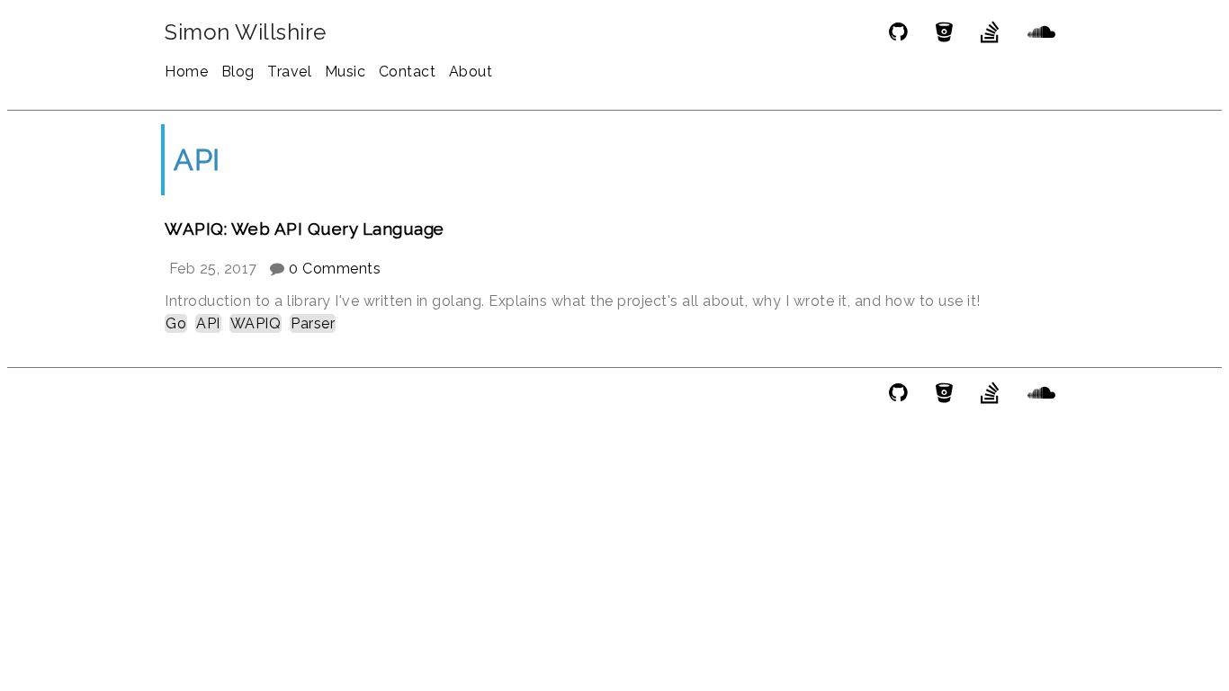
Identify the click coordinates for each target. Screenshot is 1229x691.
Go (176, 323)
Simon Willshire (246, 32)
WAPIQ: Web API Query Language (304, 228)
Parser (313, 323)
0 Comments (335, 268)
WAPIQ (256, 323)
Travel (289, 71)
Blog (238, 71)
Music (345, 71)
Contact (407, 71)
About (471, 71)
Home (186, 71)
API (208, 323)
